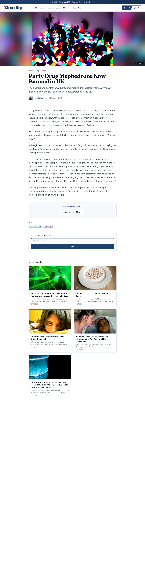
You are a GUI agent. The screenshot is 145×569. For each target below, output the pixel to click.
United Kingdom (35, 226)
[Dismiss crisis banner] (142, 2)
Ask (137, 8)
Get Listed (77, 8)
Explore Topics (54, 8)
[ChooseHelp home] (14, 8)
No (81, 212)
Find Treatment (38, 8)
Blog (37, 71)
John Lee (40, 98)
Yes (67, 212)
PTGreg (140, 63)
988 (68, 2)
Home (31, 71)
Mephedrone (48, 226)
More (65, 8)
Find (128, 8)
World (43, 71)
